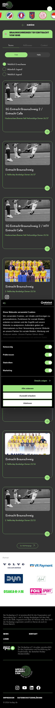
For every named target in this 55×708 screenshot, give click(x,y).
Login (6, 639)
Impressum (8, 698)
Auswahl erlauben (27, 396)
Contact (44, 45)
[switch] (48, 355)
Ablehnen (27, 403)
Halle (39, 55)
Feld (16, 55)
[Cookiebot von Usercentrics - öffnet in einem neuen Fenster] (41, 303)
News (6, 634)
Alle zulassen (28, 388)
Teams (10, 45)
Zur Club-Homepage (25, 546)
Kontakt (33, 634)
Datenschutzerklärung (29, 698)
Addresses (27, 45)
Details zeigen (40, 381)
